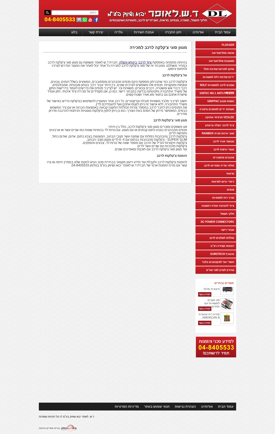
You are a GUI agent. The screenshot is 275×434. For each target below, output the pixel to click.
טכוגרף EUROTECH (222, 253)
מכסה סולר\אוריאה (223, 52)
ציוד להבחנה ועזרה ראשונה (218, 205)
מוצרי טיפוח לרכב (223, 149)
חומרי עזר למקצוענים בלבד (218, 262)
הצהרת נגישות (185, 406)
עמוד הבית (223, 32)
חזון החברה (173, 32)
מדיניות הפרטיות (127, 406)
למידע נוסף (204, 292)
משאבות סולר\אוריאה (221, 61)
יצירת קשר (96, 32)
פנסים (230, 189)
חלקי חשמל (227, 213)
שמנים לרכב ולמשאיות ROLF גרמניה (217, 86)
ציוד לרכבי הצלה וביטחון (219, 125)
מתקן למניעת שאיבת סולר (218, 69)
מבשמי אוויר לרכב (223, 141)
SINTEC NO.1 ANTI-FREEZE (217, 93)
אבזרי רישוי (227, 229)
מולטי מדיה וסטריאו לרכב (219, 165)
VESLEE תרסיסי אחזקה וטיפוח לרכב (219, 118)
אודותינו (198, 32)
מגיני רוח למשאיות (223, 197)
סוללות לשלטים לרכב (221, 237)
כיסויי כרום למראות (223, 181)
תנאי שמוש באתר (157, 406)
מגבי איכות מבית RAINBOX (218, 133)
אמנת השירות (144, 32)
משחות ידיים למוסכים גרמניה (217, 109)
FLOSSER (228, 44)
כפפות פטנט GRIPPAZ (220, 101)
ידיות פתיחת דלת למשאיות (218, 77)
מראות (230, 173)
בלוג (74, 32)
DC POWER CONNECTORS (217, 221)
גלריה (119, 32)
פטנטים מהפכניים (223, 157)
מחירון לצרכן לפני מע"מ (220, 270)
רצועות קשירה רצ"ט (222, 245)
